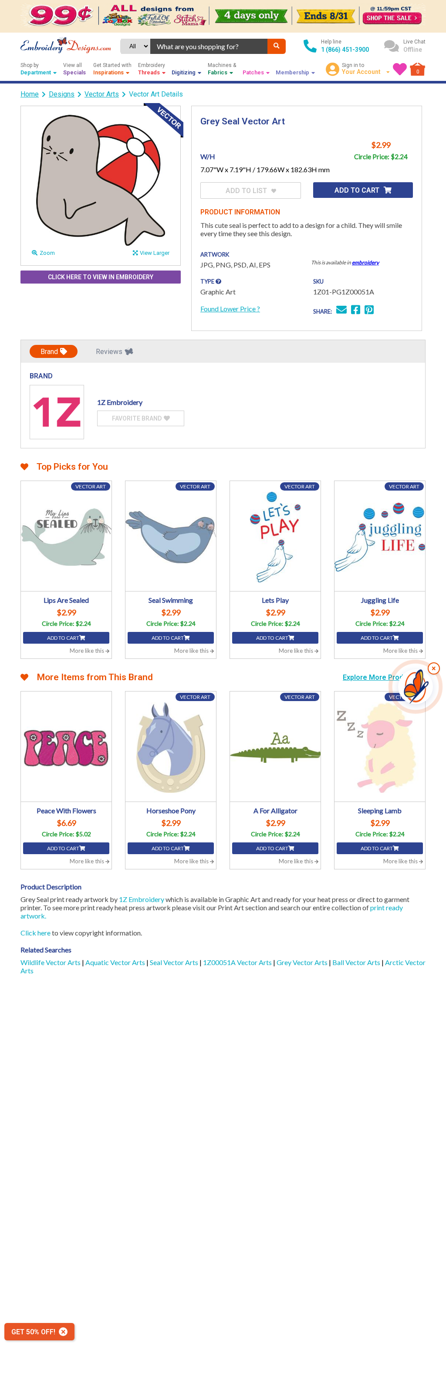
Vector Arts (101, 94)
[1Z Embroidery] (57, 412)
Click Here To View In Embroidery (100, 277)
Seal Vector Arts (174, 962)
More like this (87, 650)
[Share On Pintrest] (369, 311)
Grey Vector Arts (303, 962)
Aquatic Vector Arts (115, 962)
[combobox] (208, 46)
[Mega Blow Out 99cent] (223, 16)
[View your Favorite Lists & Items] (400, 69)
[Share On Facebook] (355, 311)
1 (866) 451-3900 (345, 49)
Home (29, 94)
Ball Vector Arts (357, 962)
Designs (61, 94)
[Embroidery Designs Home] (65, 46)
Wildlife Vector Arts (51, 962)
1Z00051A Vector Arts (238, 962)
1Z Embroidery (141, 899)
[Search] (276, 46)
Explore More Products (381, 677)
